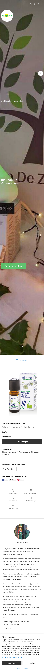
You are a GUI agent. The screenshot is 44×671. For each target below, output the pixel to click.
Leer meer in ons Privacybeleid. (12, 657)
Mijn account (13, 493)
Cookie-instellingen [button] (22, 668)
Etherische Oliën (28, 427)
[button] (9, 469)
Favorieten (13, 501)
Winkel (4, 427)
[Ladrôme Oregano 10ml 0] (22, 393)
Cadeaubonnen (13, 508)
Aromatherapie (14, 427)
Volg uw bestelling (30, 493)
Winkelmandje (31, 501)
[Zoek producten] (40, 73)
